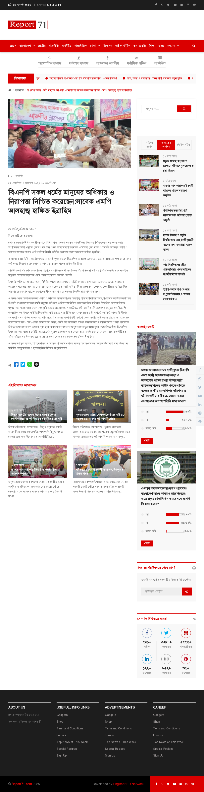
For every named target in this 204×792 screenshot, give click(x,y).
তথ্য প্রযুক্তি (139, 46)
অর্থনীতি (66, 46)
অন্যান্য (171, 46)
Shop (60, 721)
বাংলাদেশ (25, 46)
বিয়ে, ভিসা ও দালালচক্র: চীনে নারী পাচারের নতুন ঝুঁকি (140, 78)
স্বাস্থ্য (161, 46)
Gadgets (62, 715)
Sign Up (62, 755)
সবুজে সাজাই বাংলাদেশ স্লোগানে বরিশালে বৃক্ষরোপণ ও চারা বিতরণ (69, 78)
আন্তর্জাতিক (80, 46)
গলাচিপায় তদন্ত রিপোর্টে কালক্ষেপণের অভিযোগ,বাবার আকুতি (177, 215)
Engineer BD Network (128, 784)
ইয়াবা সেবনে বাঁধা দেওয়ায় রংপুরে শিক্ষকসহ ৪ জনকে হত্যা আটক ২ (176, 294)
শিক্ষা (152, 46)
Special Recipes (67, 749)
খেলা (93, 46)
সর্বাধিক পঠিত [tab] (183, 144)
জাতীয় (42, 46)
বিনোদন (107, 46)
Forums (61, 735)
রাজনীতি (54, 46)
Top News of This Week (72, 742)
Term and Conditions (70, 728)
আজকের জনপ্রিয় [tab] (166, 144)
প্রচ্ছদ (13, 46)
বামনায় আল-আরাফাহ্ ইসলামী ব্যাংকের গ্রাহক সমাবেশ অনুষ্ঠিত (178, 190)
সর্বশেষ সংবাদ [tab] (149, 144)
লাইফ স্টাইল (122, 46)
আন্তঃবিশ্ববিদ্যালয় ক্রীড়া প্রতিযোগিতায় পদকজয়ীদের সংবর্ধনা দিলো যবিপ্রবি (177, 269)
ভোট (146, 440)
